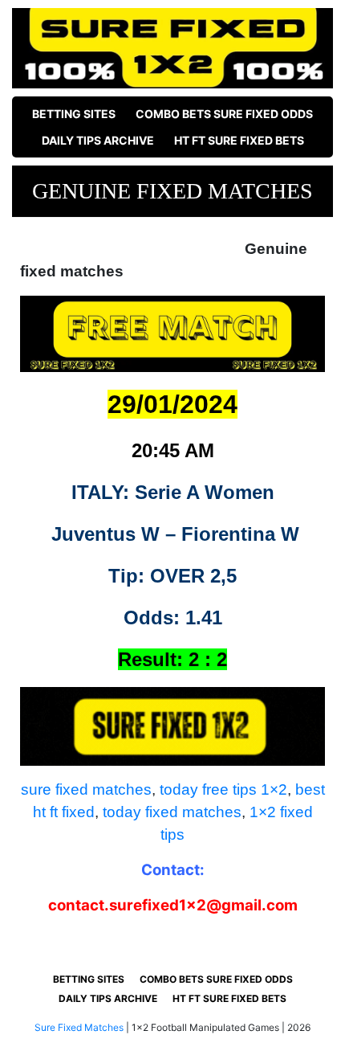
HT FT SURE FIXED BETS (239, 140)
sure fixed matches (86, 789)
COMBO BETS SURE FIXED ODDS (224, 114)
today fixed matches (172, 812)
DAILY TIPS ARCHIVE (98, 140)
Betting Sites (74, 114)
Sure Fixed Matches (79, 1027)
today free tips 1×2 (223, 789)
